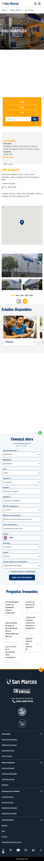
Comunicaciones (8, 820)
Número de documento (12, 515)
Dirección (7, 144)
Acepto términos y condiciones (23, 571)
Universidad (6, 734)
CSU (22, 113)
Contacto (7, 152)
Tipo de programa (10, 450)
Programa (7, 478)
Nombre (6, 487)
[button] (22, 222)
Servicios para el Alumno (11, 791)
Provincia (7, 543)
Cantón (6, 552)
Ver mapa (10, 157)
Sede (5, 469)
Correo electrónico (10, 524)
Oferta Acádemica (8, 763)
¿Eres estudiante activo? (22, 443)
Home (4, 10)
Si (19, 446)
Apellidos (7, 497)
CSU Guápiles (9, 141)
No (25, 446)
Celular (6, 534)
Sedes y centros (15, 10)
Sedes (22, 107)
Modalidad (7, 460)
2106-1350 (11, 187)
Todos (22, 102)
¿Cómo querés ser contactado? (15, 561)
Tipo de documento (11, 506)
